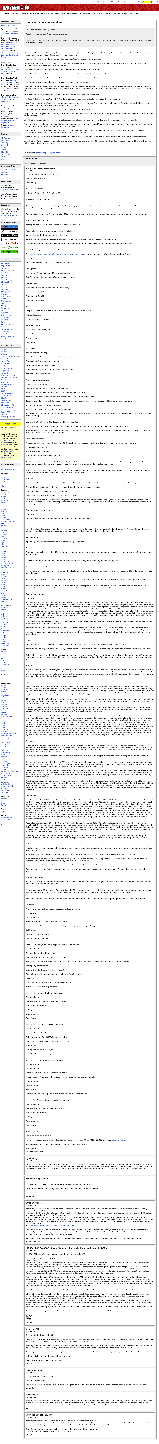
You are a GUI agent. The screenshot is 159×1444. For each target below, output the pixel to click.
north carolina (6, 744)
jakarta (3, 660)
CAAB (15, 74)
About (127, 2)
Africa (3, 486)
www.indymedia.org (8, 469)
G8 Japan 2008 (6, 396)
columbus (4, 708)
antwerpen (5, 492)
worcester (4, 792)
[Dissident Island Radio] (9, 232)
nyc (2, 748)
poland (3, 574)
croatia (3, 515)
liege (3, 540)
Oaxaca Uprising (7, 407)
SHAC (3, 398)
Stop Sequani (6, 400)
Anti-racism (5, 278)
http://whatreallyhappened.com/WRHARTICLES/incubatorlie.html (51, 1225)
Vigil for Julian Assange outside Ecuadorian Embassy (9, 99)
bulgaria (4, 511)
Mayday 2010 (6, 371)
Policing (4, 322)
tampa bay (5, 782)
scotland (4, 587)
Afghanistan (5, 266)
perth (3, 666)
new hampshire (6, 736)
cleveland (4, 704)
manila (3, 662)
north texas (5, 746)
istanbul (4, 534)
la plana (4, 538)
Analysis (4, 268)
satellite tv (5, 480)
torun (3, 593)
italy (2, 536)
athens (3, 496)
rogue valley (5, 763)
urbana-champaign (7, 786)
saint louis (5, 765)
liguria (3, 543)
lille (2, 545)
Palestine (4, 320)
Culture (3, 284)
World (81, 25)
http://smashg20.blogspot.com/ (48, 153)
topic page (8, 108)
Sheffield (4, 152)
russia (3, 582)
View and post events (9, 25)
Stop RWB (5, 403)
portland (4, 757)
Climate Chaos (6, 282)
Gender (3, 299)
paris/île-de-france (7, 568)
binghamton (5, 696)
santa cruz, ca (6, 776)
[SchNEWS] (9, 228)
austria (3, 498)
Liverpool (4, 145)
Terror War (5, 334)
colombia (4, 622)
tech (2, 824)
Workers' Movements (64, 25)
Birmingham (75, 25)
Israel (3, 803)
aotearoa (4, 652)
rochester (4, 761)
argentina (4, 608)
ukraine (3, 597)
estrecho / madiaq (7, 522)
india (3, 677)
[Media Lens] (9, 240)
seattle (3, 780)
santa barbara (6, 773)
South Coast (5, 154)
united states (6, 784)
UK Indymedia (23, 6)
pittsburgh (4, 755)
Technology (5, 331)
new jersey (5, 738)
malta (3, 553)
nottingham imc (6, 566)
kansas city (5, 719)
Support (155, 2)
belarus (3, 503)
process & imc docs (8, 822)
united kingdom (6, 599)
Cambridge (5, 143)
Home (94, 2)
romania (4, 580)
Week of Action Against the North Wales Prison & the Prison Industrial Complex (10, 46)
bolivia (3, 610)
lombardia (4, 549)
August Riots (6, 361)
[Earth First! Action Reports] (9, 252)
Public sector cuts (7, 324)
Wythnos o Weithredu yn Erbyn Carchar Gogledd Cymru (10, 55)
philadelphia (5, 752)
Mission (114, 2)
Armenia (4, 799)
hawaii (3, 713)
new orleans (5, 742)
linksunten (5, 547)
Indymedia (5, 308)
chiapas (4, 612)
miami (3, 727)
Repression (42, 25)
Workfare (4, 354)
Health (3, 303)
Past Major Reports (8, 417)
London (3, 147)
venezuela (5, 645)
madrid (3, 551)
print (2, 475)
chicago (4, 702)
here (5, 91)
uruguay (4, 641)
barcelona (4, 501)
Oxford (3, 150)
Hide (26, 163)
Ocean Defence (6, 315)
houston (4, 715)
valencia (4, 601)
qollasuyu (4, 633)
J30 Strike (5, 366)
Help (139, 2)
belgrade (4, 507)
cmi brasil (4, 618)
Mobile (100, 2)
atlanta (3, 692)
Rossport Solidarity (8, 410)
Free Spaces (5, 296)
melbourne (5, 664)
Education (4, 289)
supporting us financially (10, 215)
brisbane (4, 654)
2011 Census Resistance (10, 356)
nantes (3, 557)
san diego (4, 767)
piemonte (4, 572)
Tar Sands (5, 373)
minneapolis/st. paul (8, 734)
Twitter (12, 190)
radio (3, 477)
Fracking (4, 294)
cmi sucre (4, 620)
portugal (4, 576)
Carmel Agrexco (7, 393)
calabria (4, 513)
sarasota (4, 778)
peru (2, 629)
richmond (4, 759)
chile (3, 614)
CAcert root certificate (6, 452)
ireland (3, 532)
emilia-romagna (6, 519)
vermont (4, 788)
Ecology (4, 287)
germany (4, 526)
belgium (4, 505)
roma (3, 578)
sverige (3, 589)
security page (6, 457)
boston (3, 698)
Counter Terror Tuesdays (8, 81)
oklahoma (4, 750)
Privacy (121, 2)
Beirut (3, 801)
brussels (4, 509)
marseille (4, 555)
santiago (4, 637)
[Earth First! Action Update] (9, 248)
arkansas (4, 687)
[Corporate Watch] (9, 236)
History (3, 306)
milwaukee (5, 731)
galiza (3, 524)
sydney (3, 671)
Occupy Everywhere (8, 359)
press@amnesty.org (119, 1140)
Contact (133, 2)
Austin (3, 694)
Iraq (2, 310)
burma (3, 656)
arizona (3, 685)
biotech (3, 811)
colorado (4, 706)
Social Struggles (52, 25)
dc (2, 711)
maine (3, 725)
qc (2, 669)
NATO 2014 (5, 349)
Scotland (4, 175)
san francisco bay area (9, 771)
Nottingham (5, 172)
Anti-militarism (6, 275)
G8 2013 (4, 352)
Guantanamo (5, 382)
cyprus (3, 517)
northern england (7, 563)
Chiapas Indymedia (7, 126)
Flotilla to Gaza (6, 368)
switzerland (5, 591)
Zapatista (4, 338)
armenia (4, 494)
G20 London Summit (8, 375)
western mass (6, 790)
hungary (4, 530)
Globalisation (6, 301)
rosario (3, 635)
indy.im (3, 190)
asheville (4, 690)
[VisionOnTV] (9, 244)
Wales (3, 157)
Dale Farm (5, 363)
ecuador (4, 624)
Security (148, 2)
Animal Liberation (7, 270)
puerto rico (5, 631)
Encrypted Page (10, 424)
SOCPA (4, 414)
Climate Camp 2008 (8, 405)
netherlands (5, 561)
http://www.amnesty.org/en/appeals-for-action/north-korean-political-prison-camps (56, 254)
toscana (4, 595)
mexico (3, 627)
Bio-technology (6, 280)
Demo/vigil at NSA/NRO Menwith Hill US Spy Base (10, 71)
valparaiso (5, 643)
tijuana (3, 639)
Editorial (107, 2)
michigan (4, 729)
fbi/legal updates (7, 818)
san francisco (6, 769)
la (1, 721)
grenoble (4, 528)
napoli (3, 559)
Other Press (5, 317)
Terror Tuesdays (7, 88)
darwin (3, 658)
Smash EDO (5, 412)
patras (3, 570)
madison (4, 723)
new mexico (5, 740)
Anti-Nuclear (5, 273)
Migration (4, 313)
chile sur (4, 616)
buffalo (3, 700)
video (3, 482)
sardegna (4, 584)
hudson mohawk (7, 717)
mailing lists (5, 820)
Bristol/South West (8, 170)
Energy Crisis (6, 292)
